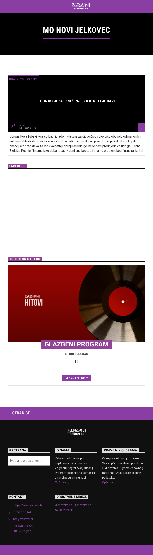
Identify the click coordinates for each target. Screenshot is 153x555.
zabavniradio (64, 505)
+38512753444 (21, 512)
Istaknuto (16, 79)
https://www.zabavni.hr (28, 505)
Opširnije (61, 482)
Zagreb (32, 79)
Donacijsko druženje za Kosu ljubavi (77, 101)
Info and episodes (76, 378)
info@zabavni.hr (23, 519)
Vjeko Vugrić (18, 125)
